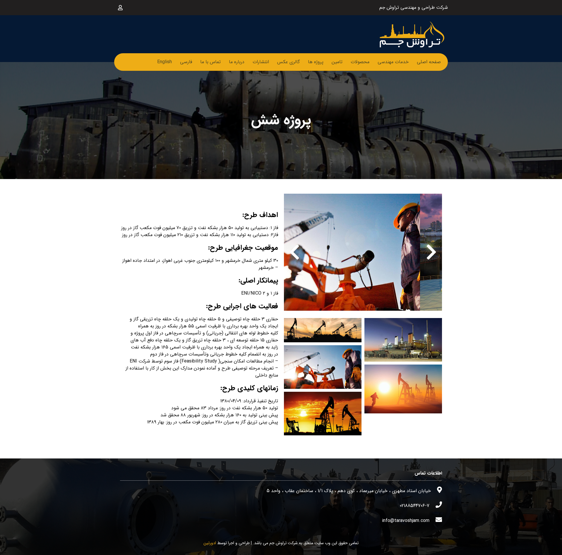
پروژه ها (315, 62)
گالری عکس (288, 62)
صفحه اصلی (429, 62)
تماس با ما (210, 62)
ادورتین (209, 543)
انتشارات (261, 62)
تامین (337, 62)
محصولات (360, 62)
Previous (431, 252)
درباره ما (236, 62)
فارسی (186, 62)
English (164, 62)
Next (294, 252)
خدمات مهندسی (393, 62)
